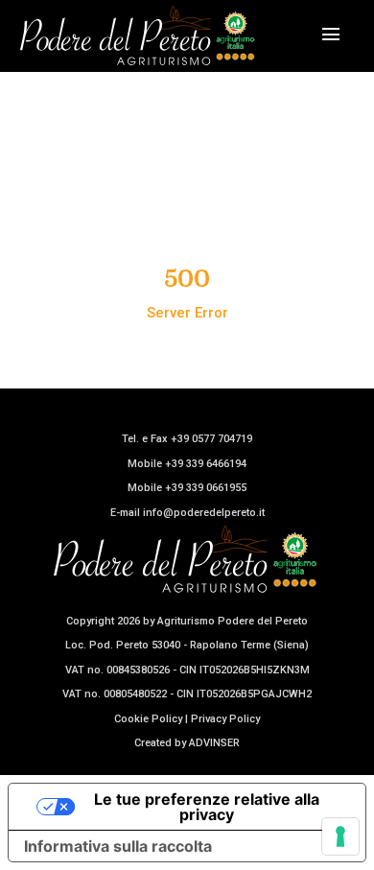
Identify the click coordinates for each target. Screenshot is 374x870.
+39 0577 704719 (211, 439)
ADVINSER (214, 743)
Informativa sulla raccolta (118, 846)
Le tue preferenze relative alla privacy (206, 806)
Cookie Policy (148, 719)
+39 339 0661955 (205, 488)
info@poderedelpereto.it (204, 512)
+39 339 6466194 (205, 464)
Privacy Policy (225, 719)
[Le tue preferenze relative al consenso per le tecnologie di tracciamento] (340, 836)
